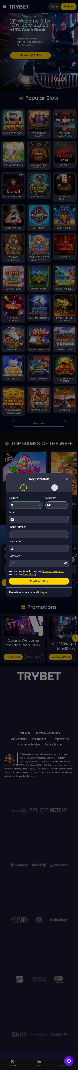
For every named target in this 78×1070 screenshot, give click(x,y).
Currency (51, 497)
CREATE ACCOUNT (39, 581)
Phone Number (18, 526)
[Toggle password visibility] (66, 563)
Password (15, 556)
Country (14, 497)
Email (13, 512)
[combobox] (26, 505)
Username (15, 541)
